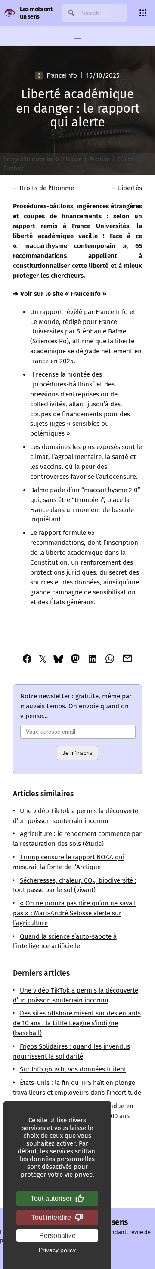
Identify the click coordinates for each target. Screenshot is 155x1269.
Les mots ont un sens (36, 13)
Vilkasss (71, 159)
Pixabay (99, 159)
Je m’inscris (77, 753)
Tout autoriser (51, 1198)
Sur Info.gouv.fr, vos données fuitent (73, 1069)
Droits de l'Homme (46, 188)
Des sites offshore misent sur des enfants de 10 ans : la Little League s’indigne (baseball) (77, 1023)
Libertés (130, 188)
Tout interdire (51, 1217)
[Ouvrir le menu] (77, 36)
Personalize (57, 1235)
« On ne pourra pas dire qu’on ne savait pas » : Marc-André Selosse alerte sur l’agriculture (74, 913)
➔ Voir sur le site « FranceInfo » (59, 294)
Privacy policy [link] (57, 1250)
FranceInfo (61, 75)
